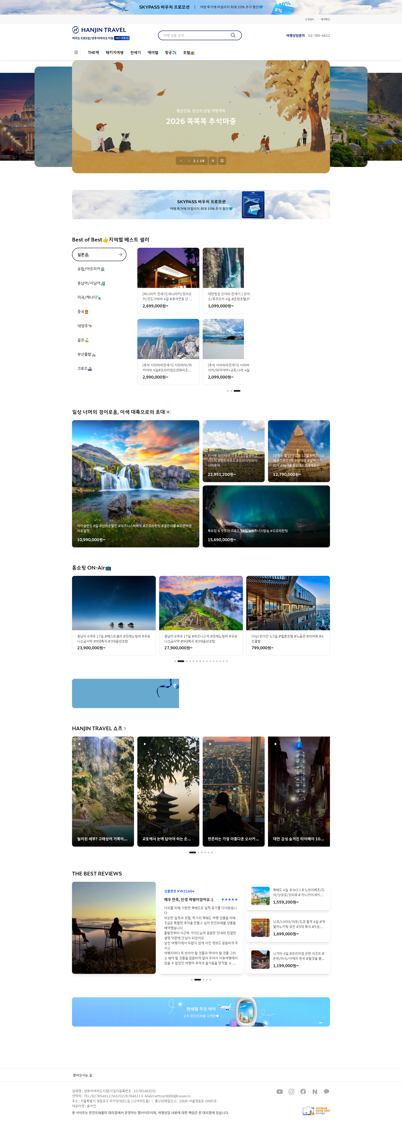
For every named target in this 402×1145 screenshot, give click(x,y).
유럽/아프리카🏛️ (91, 268)
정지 (213, 161)
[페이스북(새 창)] (303, 1091)
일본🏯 (83, 254)
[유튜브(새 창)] (279, 1091)
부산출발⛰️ (86, 354)
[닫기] (327, 7)
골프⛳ (83, 340)
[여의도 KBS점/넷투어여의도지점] (101, 29)
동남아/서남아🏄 (91, 283)
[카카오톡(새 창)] (326, 1091)
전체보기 (222, 161)
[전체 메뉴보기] (76, 52)
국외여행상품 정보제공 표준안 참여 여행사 (316, 1110)
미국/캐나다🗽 (89, 297)
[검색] (233, 35)
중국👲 (83, 311)
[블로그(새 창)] (315, 1091)
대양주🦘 (85, 325)
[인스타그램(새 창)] (291, 1091)
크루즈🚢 (84, 368)
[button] (230, 391)
